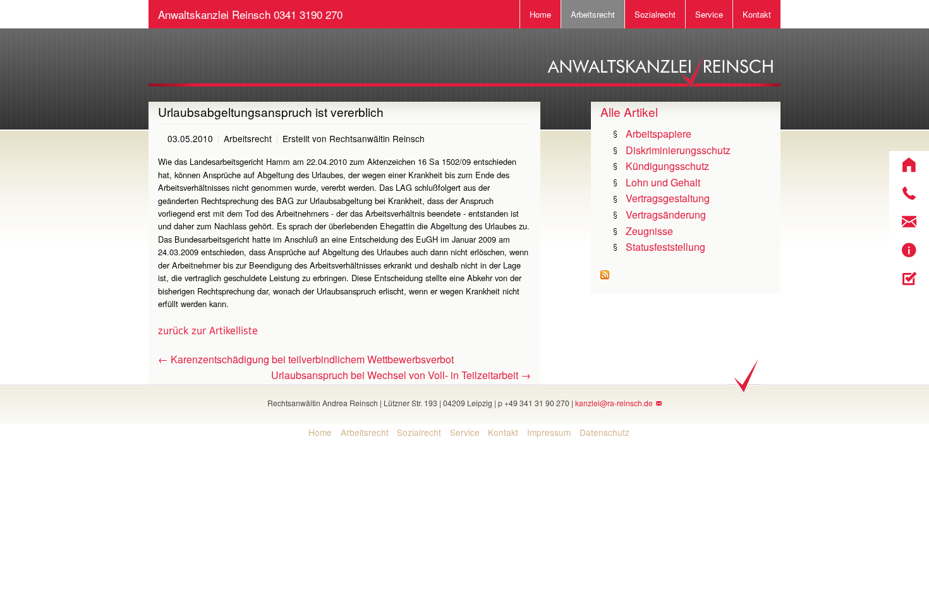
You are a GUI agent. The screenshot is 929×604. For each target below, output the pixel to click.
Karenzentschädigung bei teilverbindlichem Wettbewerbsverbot (306, 359)
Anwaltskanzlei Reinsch (250, 14)
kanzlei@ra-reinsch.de (614, 402)
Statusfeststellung (665, 246)
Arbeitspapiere (658, 133)
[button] (909, 165)
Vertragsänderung (666, 214)
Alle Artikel (629, 111)
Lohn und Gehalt (663, 182)
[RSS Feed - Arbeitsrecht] (604, 274)
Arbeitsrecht (593, 14)
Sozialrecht (655, 14)
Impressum (549, 432)
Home (540, 14)
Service (709, 14)
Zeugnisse (649, 231)
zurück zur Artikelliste (208, 331)
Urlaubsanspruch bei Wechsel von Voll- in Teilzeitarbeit (401, 375)
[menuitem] (316, 433)
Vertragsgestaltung (668, 198)
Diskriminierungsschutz (678, 150)
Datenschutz (604, 432)
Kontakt (757, 14)
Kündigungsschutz (667, 166)
